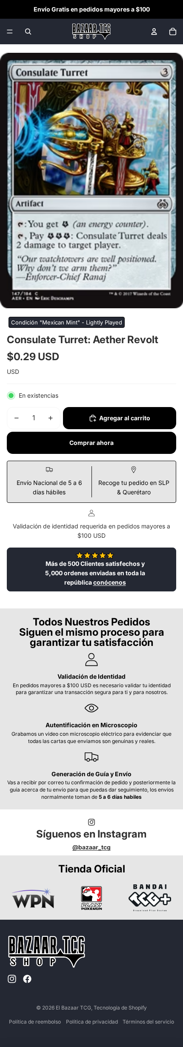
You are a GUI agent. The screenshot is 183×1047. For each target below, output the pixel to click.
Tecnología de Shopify (120, 1007)
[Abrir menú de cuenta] (154, 31)
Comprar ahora (91, 442)
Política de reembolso (35, 1021)
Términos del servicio (148, 1021)
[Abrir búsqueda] (28, 31)
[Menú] (10, 31)
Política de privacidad (92, 1021)
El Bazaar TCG (73, 1007)
